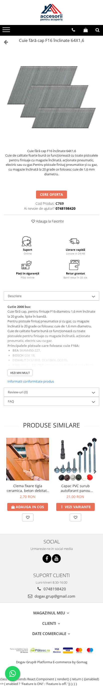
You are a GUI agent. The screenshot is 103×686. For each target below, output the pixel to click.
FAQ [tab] (11, 401)
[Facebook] (46, 558)
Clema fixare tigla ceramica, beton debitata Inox (28, 488)
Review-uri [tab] (18, 392)
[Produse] (6, 31)
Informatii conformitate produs (31, 381)
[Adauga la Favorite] (28, 517)
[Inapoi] (4, 41)
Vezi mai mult (20, 373)
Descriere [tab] (15, 296)
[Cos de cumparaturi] (85, 30)
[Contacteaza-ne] (73, 30)
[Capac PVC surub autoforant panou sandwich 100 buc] (75, 459)
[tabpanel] (51, 97)
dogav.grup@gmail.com (54, 596)
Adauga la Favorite (49, 221)
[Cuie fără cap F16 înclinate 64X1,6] (51, 97)
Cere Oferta (51, 194)
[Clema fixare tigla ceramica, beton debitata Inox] (27, 459)
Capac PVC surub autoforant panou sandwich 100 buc (75, 488)
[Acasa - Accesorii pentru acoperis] (51, 12)
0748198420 (54, 588)
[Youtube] (56, 558)
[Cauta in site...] (97, 30)
